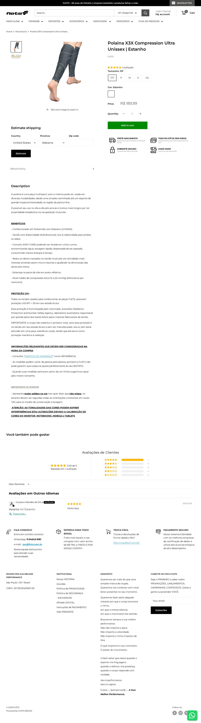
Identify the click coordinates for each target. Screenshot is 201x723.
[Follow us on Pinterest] (186, 713)
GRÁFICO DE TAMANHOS (39, 356)
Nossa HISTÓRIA (65, 579)
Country (15, 135)
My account (163, 14)
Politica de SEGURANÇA (70, 593)
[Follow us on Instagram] (180, 713)
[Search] (145, 12)
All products (21, 31)
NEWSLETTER (184, 3)
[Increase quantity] (140, 113)
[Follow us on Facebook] (174, 713)
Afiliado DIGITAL (65, 602)
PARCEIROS (123, 21)
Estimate (21, 153)
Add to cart (127, 125)
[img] (74, 503)
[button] (115, 67)
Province (45, 135)
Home (9, 31)
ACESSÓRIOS (76, 21)
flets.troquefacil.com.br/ (127, 542)
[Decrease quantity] (123, 113)
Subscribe (161, 610)
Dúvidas (61, 584)
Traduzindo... (19, 513)
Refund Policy (18, 168)
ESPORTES (54, 21)
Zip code (74, 135)
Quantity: (113, 113)
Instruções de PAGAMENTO (72, 607)
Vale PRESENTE (65, 611)
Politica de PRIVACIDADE (70, 588)
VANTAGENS (100, 21)
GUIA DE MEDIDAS (149, 21)
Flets (111, 56)
